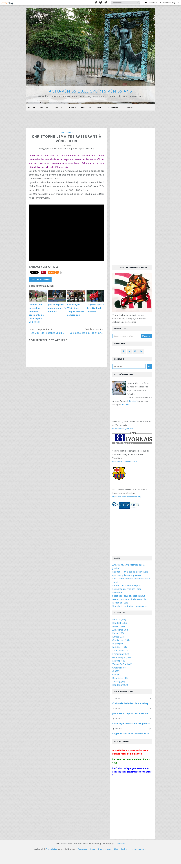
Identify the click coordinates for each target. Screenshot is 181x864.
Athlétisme (86, 107)
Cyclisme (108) (119, 667)
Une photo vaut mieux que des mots (130, 606)
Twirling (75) (118, 681)
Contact (130, 107)
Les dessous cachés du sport (126, 585)
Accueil (32, 107)
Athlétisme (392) (120, 629)
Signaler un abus (104, 849)
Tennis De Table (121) (123, 664)
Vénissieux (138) (120, 650)
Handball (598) (119, 622)
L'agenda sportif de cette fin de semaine (134, 733)
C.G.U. (116, 849)
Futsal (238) (118, 633)
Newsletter (117, 592)
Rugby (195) (118, 643)
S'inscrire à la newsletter (40, 279)
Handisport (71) (120, 684)
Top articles (82, 849)
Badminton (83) (120, 678)
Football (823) (119, 619)
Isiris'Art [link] (133, 401)
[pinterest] (105, 2)
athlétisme (67, 132)
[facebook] (96, 2)
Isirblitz (125, 404)
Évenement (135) (120, 653)
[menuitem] (32, 107)
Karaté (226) (118, 636)
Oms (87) (116, 674)
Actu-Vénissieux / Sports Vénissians (90, 91)
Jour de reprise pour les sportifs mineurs (133, 713)
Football (45, 107)
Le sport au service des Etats (126, 588)
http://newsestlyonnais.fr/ (123, 428)
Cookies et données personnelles (133, 849)
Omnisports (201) (121, 640)
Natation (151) (119, 647)
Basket (72, 107)
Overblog (120, 843)
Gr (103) (116, 671)
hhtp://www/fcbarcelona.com (124, 461)
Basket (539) (118, 626)
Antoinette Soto (52, 849)
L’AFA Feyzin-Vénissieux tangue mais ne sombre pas (139, 723)
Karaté (100, 107)
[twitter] (100, 2)
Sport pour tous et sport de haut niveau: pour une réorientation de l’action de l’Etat (129, 599)
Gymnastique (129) (121, 657)
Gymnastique (115, 107)
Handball (60, 107)
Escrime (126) (118, 660)
